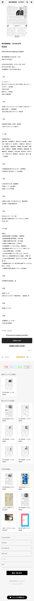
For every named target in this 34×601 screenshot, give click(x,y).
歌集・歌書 (4, 553)
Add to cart (17, 340)
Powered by (15, 584)
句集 (2, 564)
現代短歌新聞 (5, 548)
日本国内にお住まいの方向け (17, 346)
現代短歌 (4, 543)
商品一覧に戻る (17, 573)
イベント (3, 559)
